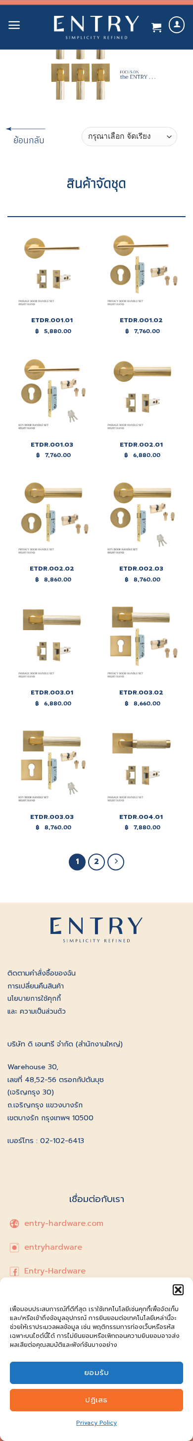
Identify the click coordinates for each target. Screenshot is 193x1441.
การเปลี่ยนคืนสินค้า (35, 985)
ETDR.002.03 (141, 569)
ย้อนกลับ (22, 140)
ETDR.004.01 (141, 817)
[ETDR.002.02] (52, 518)
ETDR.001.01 (52, 320)
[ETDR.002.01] (141, 394)
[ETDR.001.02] (141, 270)
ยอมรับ (96, 1372)
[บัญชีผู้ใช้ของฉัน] (177, 25)
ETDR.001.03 (52, 445)
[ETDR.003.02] (141, 643)
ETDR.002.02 (52, 569)
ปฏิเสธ (96, 1399)
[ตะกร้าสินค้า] (156, 27)
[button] (178, 1290)
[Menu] (14, 25)
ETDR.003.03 (52, 817)
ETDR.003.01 (52, 693)
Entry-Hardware (53, 1271)
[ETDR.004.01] (141, 767)
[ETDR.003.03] (52, 767)
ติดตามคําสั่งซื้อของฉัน (41, 973)
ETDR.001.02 (141, 320)
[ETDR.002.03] (141, 518)
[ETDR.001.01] (52, 270)
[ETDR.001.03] (52, 394)
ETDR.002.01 (141, 445)
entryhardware (51, 1247)
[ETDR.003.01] (52, 643)
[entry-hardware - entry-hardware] (96, 27)
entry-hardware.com (62, 1223)
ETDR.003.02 (141, 693)
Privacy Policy (96, 1422)
